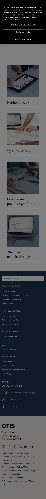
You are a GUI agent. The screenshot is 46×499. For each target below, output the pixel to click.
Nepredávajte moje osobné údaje (23, 25)
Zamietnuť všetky (23, 32)
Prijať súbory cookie (23, 39)
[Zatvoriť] (43, 3)
